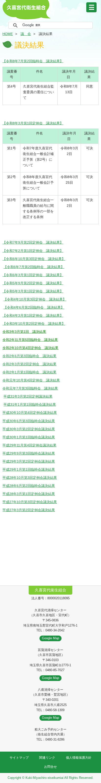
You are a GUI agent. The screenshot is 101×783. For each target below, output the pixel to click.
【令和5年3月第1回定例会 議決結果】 (32, 291)
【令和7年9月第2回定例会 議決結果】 (32, 242)
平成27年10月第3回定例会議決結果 (29, 502)
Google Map (50, 638)
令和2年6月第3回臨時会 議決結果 (29, 356)
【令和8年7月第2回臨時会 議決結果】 (32, 61)
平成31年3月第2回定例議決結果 (27, 396)
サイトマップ (19, 757)
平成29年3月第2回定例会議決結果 (28, 461)
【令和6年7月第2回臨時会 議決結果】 (33, 267)
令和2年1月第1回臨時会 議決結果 (29, 372)
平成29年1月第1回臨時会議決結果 (28, 469)
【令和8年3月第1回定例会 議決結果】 (32, 123)
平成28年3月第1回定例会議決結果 (28, 494)
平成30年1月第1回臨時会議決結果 (28, 437)
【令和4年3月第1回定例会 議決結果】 (32, 315)
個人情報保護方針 (78, 757)
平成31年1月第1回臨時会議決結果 (29, 404)
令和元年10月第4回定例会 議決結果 (31, 380)
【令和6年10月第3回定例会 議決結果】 (33, 259)
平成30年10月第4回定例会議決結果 (29, 413)
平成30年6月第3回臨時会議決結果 (28, 421)
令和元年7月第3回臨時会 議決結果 (30, 388)
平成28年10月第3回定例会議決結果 (29, 478)
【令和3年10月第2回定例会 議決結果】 (33, 324)
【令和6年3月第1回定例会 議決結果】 (32, 275)
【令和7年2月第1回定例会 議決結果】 (32, 251)
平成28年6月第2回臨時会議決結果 (28, 486)
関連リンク (47, 757)
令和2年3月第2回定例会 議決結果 (29, 364)
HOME (7, 34)
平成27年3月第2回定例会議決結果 (28, 510)
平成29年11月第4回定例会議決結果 (29, 445)
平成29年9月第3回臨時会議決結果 (28, 453)
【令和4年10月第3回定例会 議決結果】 (34, 299)
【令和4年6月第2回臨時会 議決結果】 (33, 307)
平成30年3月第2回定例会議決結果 (28, 429)
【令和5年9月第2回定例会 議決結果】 (32, 283)
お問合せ (50, 767)
